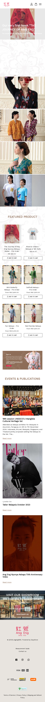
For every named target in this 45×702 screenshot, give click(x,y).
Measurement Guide (22, 648)
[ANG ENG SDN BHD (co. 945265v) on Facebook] (16, 661)
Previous (4, 42)
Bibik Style (22, 125)
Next (40, 42)
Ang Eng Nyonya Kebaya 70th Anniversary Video (22, 575)
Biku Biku (22, 190)
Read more (7, 438)
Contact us (22, 651)
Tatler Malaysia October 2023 (16, 504)
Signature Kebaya (22, 92)
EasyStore (34, 640)
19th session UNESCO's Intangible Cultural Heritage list (19, 420)
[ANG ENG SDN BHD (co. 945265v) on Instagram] (22, 661)
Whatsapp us (22, 614)
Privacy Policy (21, 695)
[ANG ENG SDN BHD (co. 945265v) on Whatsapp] (28, 661)
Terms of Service (9, 695)
